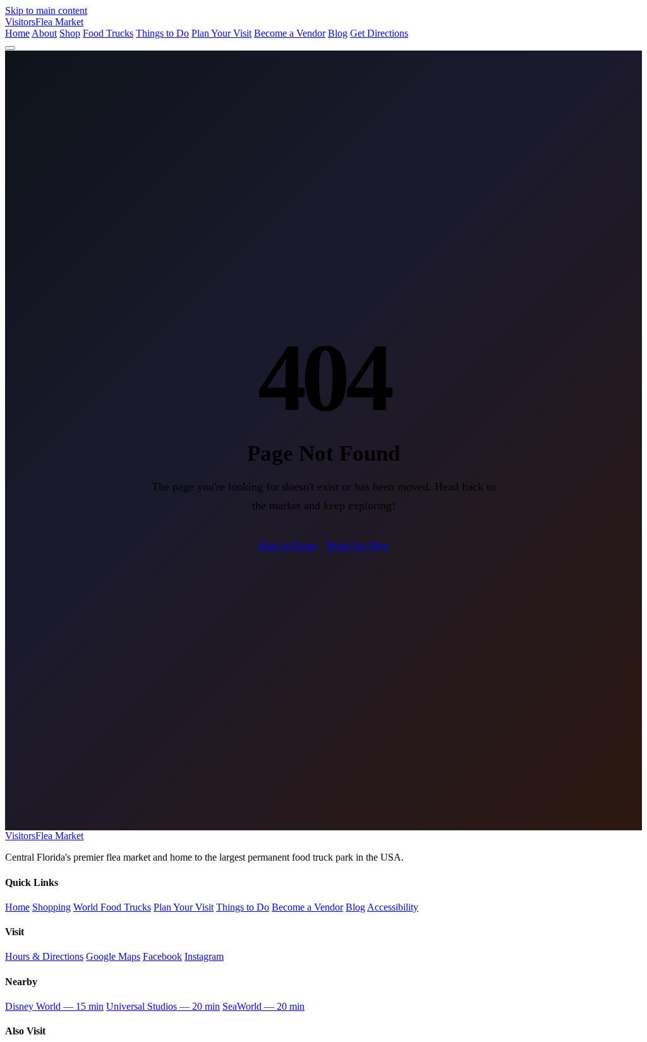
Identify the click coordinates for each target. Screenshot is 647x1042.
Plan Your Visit (221, 33)
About (44, 33)
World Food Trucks (112, 907)
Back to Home (288, 545)
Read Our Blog (358, 545)
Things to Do (162, 33)
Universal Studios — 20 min (163, 1006)
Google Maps (113, 956)
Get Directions (379, 33)
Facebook (162, 956)
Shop (69, 33)
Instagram (204, 956)
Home (17, 33)
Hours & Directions (44, 956)
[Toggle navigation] (10, 48)
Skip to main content (46, 10)
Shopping (51, 907)
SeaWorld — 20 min (263, 1006)
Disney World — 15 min (54, 1006)
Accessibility (392, 907)
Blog (338, 33)
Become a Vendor (289, 33)
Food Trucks (108, 33)
